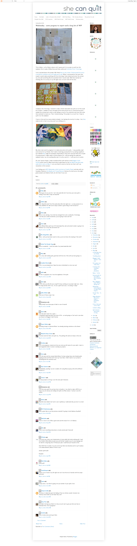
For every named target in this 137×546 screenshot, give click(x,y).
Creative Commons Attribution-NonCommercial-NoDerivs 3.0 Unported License (95, 346)
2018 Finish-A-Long (59, 19)
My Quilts (41, 17)
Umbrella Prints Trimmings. (74, 69)
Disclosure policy (79, 19)
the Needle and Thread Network (55, 171)
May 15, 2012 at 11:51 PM (44, 207)
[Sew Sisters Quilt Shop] (95, 70)
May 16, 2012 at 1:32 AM (44, 229)
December (95, 235)
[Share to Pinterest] (57, 183)
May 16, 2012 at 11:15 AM (44, 349)
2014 (93, 228)
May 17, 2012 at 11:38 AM (44, 465)
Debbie (42, 201)
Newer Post (39, 523)
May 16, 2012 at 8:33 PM (44, 422)
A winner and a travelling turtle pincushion (96, 269)
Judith (42, 272)
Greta (42, 354)
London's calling (96, 307)
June (94, 248)
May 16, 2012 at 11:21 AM (44, 361)
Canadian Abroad (45, 263)
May (94, 250)
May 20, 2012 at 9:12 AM (45, 496)
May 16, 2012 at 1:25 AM (44, 218)
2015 (93, 226)
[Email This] (52, 183)
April (94, 315)
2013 (93, 230)
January (95, 322)
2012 (93, 233)
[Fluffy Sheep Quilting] (95, 93)
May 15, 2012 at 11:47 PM (44, 196)
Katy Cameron (44, 366)
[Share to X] (55, 183)
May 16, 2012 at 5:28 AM (44, 287)
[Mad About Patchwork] (95, 82)
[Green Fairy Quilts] (95, 59)
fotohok (43, 513)
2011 (93, 325)
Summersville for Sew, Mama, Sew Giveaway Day (97, 277)
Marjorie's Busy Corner (46, 333)
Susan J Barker (44, 324)
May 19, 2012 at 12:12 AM (45, 485)
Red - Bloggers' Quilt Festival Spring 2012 (96, 283)
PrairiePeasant (44, 470)
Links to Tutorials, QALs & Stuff (53, 17)
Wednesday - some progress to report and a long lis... (97, 288)
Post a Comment (41, 520)
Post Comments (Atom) (48, 526)
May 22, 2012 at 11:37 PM (45, 517)
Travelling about (97, 256)
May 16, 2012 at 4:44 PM (45, 394)
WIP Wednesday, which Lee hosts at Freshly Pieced (59, 169)
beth (42, 282)
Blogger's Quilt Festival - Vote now (97, 260)
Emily (42, 190)
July (94, 246)
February (95, 320)
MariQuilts (44, 418)
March (94, 317)
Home (36, 17)
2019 (93, 217)
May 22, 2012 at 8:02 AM (45, 507)
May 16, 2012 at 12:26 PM (45, 382)
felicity (42, 399)
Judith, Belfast (44, 292)
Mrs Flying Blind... (45, 234)
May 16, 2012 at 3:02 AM (45, 276)
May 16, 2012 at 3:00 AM (45, 258)
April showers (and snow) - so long (96, 311)
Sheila (42, 212)
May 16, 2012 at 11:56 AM (45, 372)
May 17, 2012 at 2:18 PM (44, 476)
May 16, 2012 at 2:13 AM (44, 248)
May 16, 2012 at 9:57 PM (44, 456)
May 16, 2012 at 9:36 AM (45, 338)
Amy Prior (44, 502)
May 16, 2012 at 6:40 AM (45, 297)
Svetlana (43, 343)
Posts (93, 185)
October (95, 239)
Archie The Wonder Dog (47, 244)
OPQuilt (43, 437)
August (95, 243)
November (95, 237)
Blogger (75, 536)
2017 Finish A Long (69, 19)
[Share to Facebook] (56, 183)
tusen (42, 481)
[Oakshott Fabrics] (95, 105)
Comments (94, 188)
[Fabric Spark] (95, 117)
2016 (93, 224)
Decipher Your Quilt (39, 19)
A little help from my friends (97, 253)
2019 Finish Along (66, 17)
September (96, 241)
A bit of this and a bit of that (97, 304)
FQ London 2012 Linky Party (97, 264)
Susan (42, 223)
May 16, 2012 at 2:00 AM (45, 239)
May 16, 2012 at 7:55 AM (44, 319)
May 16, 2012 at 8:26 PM (45, 413)
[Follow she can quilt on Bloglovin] (94, 212)
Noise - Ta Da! (96, 273)
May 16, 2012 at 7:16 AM (44, 306)
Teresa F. (43, 377)
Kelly (42, 253)
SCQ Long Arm (49, 19)
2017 (93, 222)
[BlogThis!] (53, 183)
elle (42, 428)
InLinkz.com (92, 123)
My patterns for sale (89, 17)
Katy (84, 119)
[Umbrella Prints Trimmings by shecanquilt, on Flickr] (54, 105)
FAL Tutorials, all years (77, 17)
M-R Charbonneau (45, 409)
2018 (93, 219)
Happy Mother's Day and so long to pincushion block (96, 299)
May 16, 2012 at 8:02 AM (45, 328)
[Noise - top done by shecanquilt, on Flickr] (54, 63)
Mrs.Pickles (44, 461)
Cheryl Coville (44, 490)
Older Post (82, 523)
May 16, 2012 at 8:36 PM (45, 432)
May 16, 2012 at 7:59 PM (44, 404)
